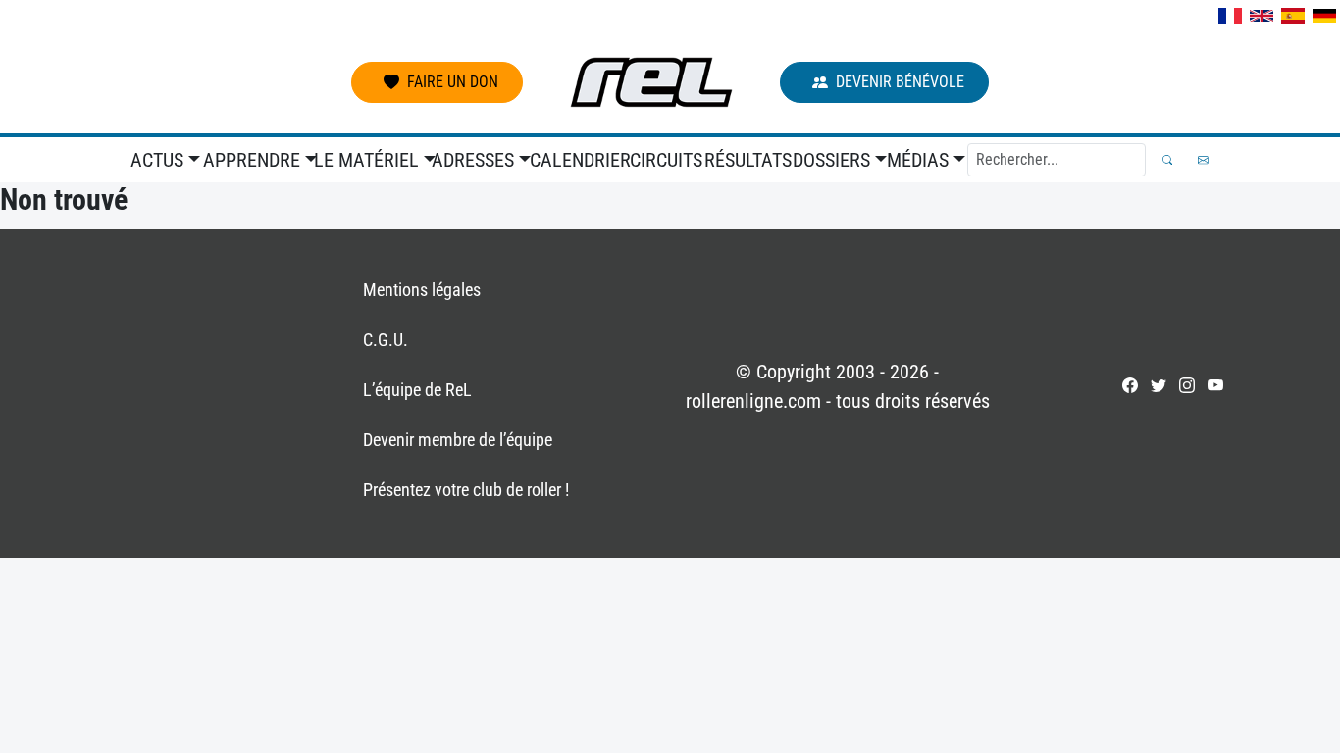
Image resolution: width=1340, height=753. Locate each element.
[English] (1261, 16)
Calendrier (576, 160)
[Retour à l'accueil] (651, 82)
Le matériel (366, 160)
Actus (156, 160)
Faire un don (452, 82)
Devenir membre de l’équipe (457, 439)
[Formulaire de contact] (1203, 160)
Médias (918, 160)
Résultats (744, 160)
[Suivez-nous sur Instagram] (1187, 385)
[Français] (1230, 16)
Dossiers (831, 160)
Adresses (473, 160)
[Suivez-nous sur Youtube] (1215, 385)
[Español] (1293, 16)
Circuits (663, 160)
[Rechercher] (1168, 160)
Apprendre (251, 160)
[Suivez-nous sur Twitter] (1158, 385)
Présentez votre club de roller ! (466, 489)
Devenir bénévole (900, 82)
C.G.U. (385, 339)
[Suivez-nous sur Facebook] (1130, 385)
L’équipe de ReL (417, 389)
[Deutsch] (1324, 16)
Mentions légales (422, 289)
